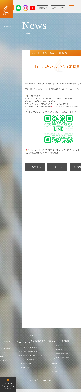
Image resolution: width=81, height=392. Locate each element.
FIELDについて (7, 26)
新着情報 (54, 363)
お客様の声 (25, 367)
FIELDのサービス (27, 359)
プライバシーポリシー (59, 372)
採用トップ (60, 345)
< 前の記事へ (35, 167)
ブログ (54, 367)
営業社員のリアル (62, 353)
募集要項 (59, 349)
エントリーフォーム (62, 358)
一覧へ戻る (57, 167)
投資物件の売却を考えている (31, 355)
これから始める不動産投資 (31, 347)
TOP (33, 53)
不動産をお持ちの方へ (29, 351)
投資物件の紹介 (26, 363)
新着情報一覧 (42, 53)
